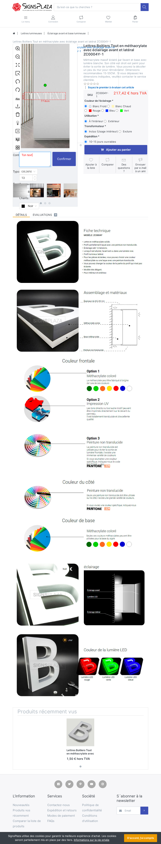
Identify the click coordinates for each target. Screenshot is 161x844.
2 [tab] (45, 203)
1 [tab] (41, 203)
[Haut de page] (14, 33)
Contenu (16, 155)
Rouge (97, 110)
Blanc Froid (99, 106)
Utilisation (90, 115)
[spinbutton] (28, 178)
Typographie (16, 171)
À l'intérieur (96, 121)
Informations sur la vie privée (91, 839)
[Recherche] (144, 7)
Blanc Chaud (123, 106)
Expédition (90, 136)
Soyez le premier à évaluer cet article (111, 87)
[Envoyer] (144, 810)
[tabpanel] (20, 190)
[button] (34, 176)
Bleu (112, 110)
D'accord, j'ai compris (140, 837)
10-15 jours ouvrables (102, 141)
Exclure (127, 131)
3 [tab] (49, 203)
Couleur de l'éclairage (97, 100)
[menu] (17, 98)
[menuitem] (17, 48)
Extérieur (113, 121)
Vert (126, 110)
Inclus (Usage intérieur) (103, 131)
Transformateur (94, 126)
